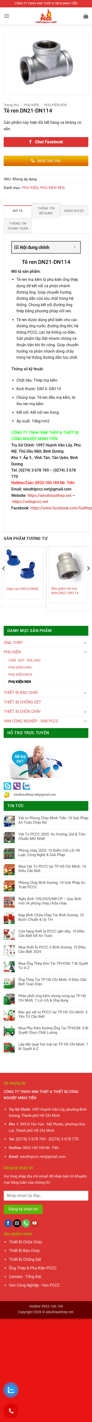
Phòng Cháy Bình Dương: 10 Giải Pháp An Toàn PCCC (51, 884)
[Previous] (4, 578)
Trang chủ (11, 105)
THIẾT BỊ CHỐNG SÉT (22, 702)
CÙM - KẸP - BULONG (24, 660)
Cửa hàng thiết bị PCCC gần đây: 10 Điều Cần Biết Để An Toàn (51, 933)
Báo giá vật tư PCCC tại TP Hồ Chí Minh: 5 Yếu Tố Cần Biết (52, 1014)
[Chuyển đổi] (85, 643)
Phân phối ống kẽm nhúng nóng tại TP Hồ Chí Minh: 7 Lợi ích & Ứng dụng (52, 998)
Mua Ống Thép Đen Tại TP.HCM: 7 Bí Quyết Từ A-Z (53, 965)
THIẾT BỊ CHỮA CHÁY (22, 711)
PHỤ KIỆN (31, 105)
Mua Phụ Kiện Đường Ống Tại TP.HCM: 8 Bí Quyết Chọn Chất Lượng (53, 1030)
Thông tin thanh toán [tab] (18, 226)
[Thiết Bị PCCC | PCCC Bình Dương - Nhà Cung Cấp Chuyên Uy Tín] (46, 16)
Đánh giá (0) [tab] (74, 211)
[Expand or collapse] (75, 247)
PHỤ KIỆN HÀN (19, 667)
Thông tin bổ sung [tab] (45, 210)
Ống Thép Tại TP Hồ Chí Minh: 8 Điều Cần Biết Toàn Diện (52, 981)
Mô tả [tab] (18, 211)
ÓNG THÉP (13, 642)
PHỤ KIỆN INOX (20, 675)
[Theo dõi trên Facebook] (8, 1223)
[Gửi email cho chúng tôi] (17, 1223)
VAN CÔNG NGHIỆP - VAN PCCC (31, 721)
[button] (7, 16)
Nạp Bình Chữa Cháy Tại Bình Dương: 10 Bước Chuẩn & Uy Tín (51, 917)
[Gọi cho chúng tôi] (26, 1223)
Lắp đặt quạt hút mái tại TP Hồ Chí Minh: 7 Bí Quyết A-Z (53, 1046)
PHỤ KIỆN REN (55, 105)
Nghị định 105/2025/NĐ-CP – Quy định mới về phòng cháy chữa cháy (49, 901)
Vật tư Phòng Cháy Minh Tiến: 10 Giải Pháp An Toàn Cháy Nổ (53, 820)
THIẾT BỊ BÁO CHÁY (21, 692)
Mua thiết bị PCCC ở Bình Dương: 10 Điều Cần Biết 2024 (52, 949)
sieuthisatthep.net (59, 1312)
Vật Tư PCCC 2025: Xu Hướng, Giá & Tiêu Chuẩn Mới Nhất (51, 836)
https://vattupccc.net (30, 501)
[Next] (88, 578)
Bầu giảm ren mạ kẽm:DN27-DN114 (65, 591)
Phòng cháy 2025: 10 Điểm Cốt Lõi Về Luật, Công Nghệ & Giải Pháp (49, 852)
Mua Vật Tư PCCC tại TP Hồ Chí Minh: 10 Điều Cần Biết (52, 868)
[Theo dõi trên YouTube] (35, 1223)
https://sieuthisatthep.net (49, 495)
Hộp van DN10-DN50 (22, 589)
